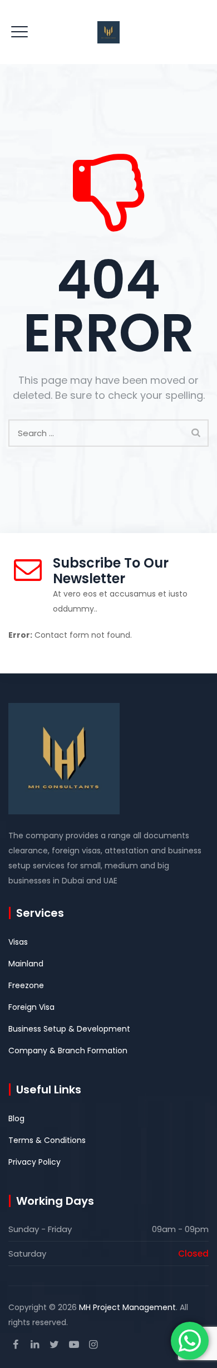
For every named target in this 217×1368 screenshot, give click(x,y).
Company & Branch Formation (67, 1050)
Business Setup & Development (69, 1028)
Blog (16, 1118)
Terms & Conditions (47, 1140)
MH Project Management (127, 1307)
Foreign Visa (31, 1007)
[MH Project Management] (108, 32)
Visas (18, 941)
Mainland (25, 963)
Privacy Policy (34, 1161)
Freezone (26, 985)
